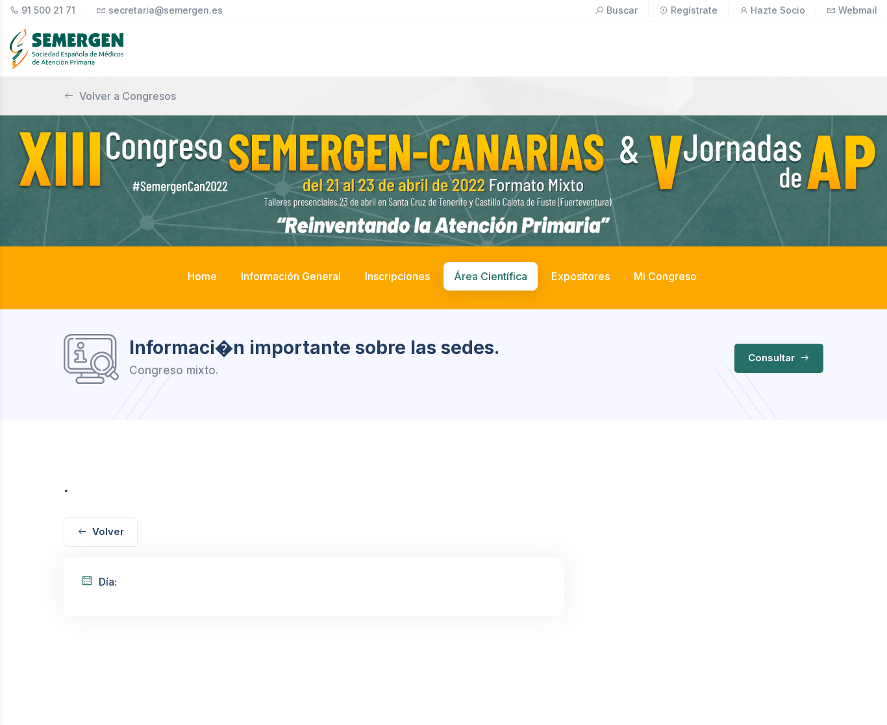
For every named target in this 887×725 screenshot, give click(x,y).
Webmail (857, 10)
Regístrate (694, 10)
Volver (108, 531)
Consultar (772, 357)
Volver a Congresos (127, 95)
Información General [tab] (291, 276)
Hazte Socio (778, 10)
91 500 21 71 (48, 10)
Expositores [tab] (580, 276)
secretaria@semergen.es (165, 10)
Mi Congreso (665, 276)
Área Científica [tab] (490, 276)
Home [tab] (202, 276)
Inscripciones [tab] (397, 276)
